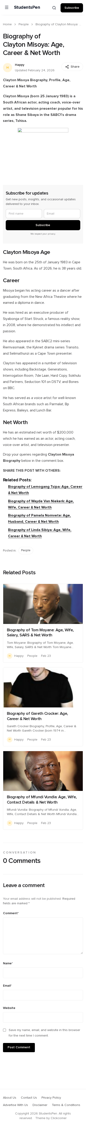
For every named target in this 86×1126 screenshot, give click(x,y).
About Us (9, 1097)
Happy (19, 64)
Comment (11, 913)
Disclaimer (40, 1105)
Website (9, 1008)
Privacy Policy (51, 1097)
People (24, 24)
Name (8, 963)
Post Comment (19, 1047)
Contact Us (29, 1097)
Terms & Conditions (66, 1105)
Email (7, 985)
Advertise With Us (15, 1105)
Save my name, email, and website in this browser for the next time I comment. (44, 1032)
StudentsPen (27, 7)
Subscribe (71, 7)
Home (7, 24)
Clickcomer (59, 1118)
